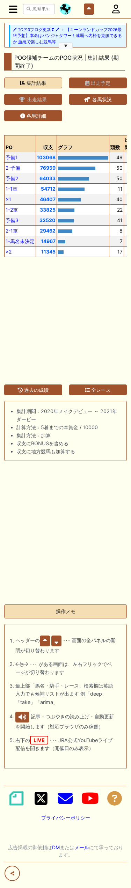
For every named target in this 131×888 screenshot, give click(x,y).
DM (56, 847)
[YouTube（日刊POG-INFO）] (90, 798)
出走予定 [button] (99, 83)
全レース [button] (100, 390)
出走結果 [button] (36, 99)
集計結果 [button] (35, 83)
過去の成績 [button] (36, 390)
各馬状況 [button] (101, 99)
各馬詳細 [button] (35, 116)
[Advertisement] (65, 316)
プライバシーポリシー (65, 818)
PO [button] (9, 147)
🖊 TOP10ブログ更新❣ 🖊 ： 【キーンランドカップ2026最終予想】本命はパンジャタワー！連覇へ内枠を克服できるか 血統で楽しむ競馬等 (67, 35)
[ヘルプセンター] (114, 798)
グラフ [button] (65, 147)
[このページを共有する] (12, 873)
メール (81, 847)
